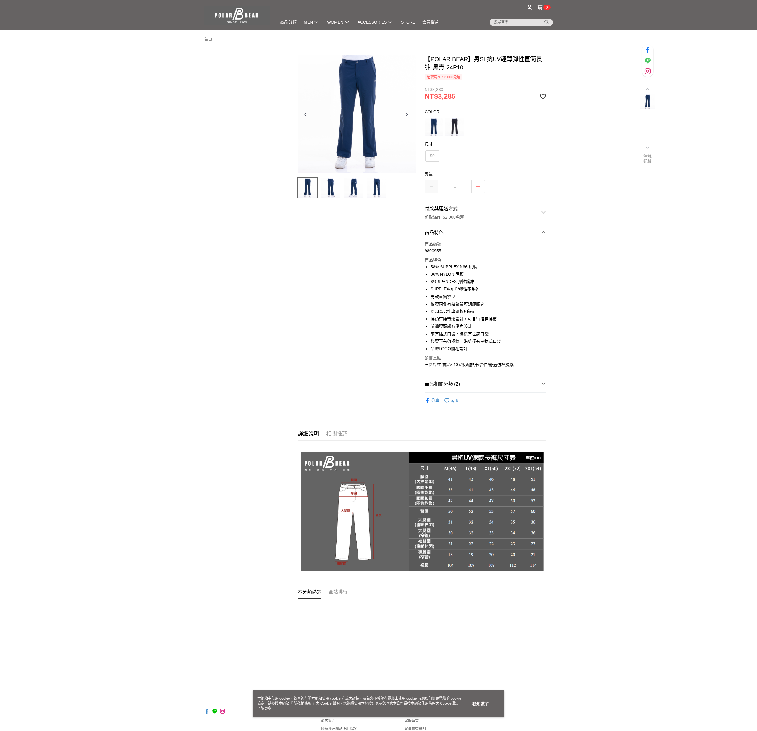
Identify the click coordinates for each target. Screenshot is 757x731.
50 (432, 155)
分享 (435, 400)
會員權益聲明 (415, 729)
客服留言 (412, 721)
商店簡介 (328, 721)
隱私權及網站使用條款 (339, 729)
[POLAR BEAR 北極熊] (237, 15)
